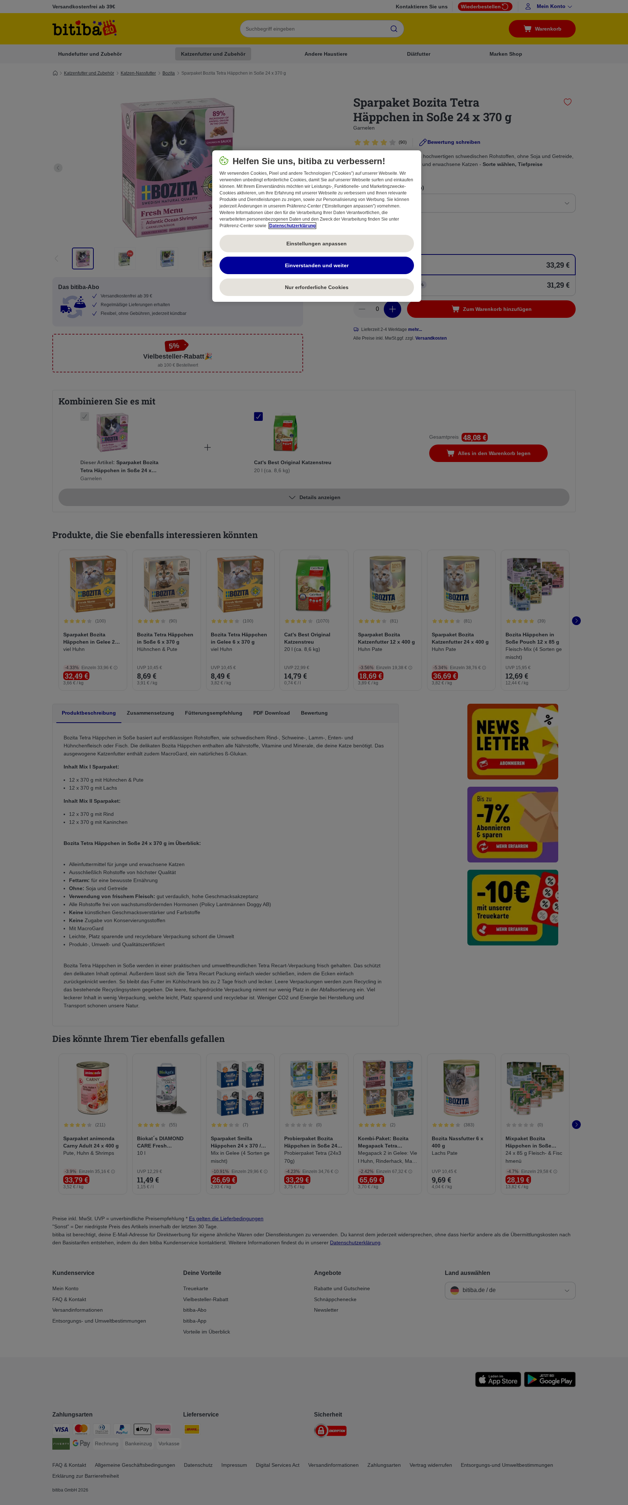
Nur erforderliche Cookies (317, 287)
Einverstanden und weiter (317, 265)
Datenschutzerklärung (292, 225)
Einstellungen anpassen (316, 243)
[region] (316, 226)
